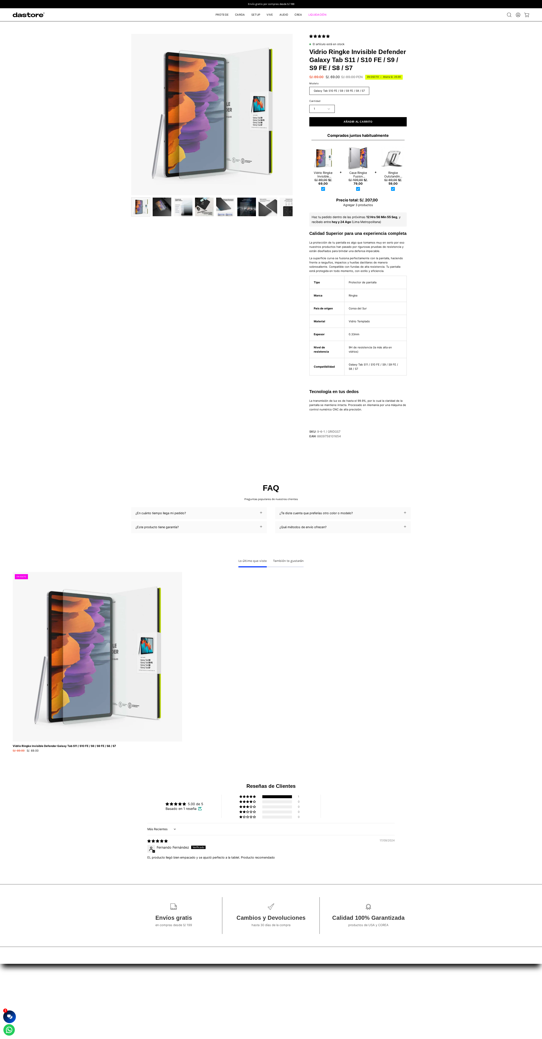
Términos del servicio (264, 979)
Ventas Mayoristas (393, 979)
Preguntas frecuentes (159, 985)
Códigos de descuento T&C (268, 991)
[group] (271, 4)
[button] (509, 14)
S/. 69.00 (26, 750)
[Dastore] (28, 14)
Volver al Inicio (154, 998)
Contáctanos (153, 991)
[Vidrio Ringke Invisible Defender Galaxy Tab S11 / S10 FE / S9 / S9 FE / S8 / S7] (140, 206)
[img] (157, 841)
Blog (147, 979)
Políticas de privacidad (265, 985)
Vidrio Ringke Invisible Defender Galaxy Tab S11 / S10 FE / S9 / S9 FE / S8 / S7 (64, 746)
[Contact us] (9, 1030)
